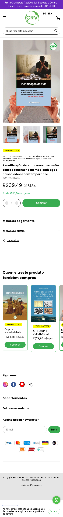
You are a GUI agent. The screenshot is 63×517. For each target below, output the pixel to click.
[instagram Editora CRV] (5, 384)
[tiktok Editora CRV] (30, 384)
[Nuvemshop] (32, 485)
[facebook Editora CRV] (13, 384)
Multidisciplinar (16, 156)
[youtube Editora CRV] (22, 384)
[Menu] (4, 18)
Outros (28, 156)
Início (5, 156)
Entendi (54, 511)
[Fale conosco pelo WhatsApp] (56, 500)
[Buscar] (56, 31)
